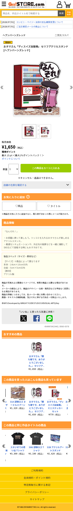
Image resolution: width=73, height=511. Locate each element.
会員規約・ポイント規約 (37, 477)
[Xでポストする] (23, 320)
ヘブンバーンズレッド (14, 35)
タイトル (55, 206)
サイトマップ (37, 499)
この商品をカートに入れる (46, 168)
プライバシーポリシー (37, 492)
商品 (20, 206)
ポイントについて (11, 158)
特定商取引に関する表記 (37, 484)
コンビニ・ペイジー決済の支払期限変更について (39, 21)
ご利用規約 (37, 470)
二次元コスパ (62, 35)
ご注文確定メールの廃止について (32, 26)
